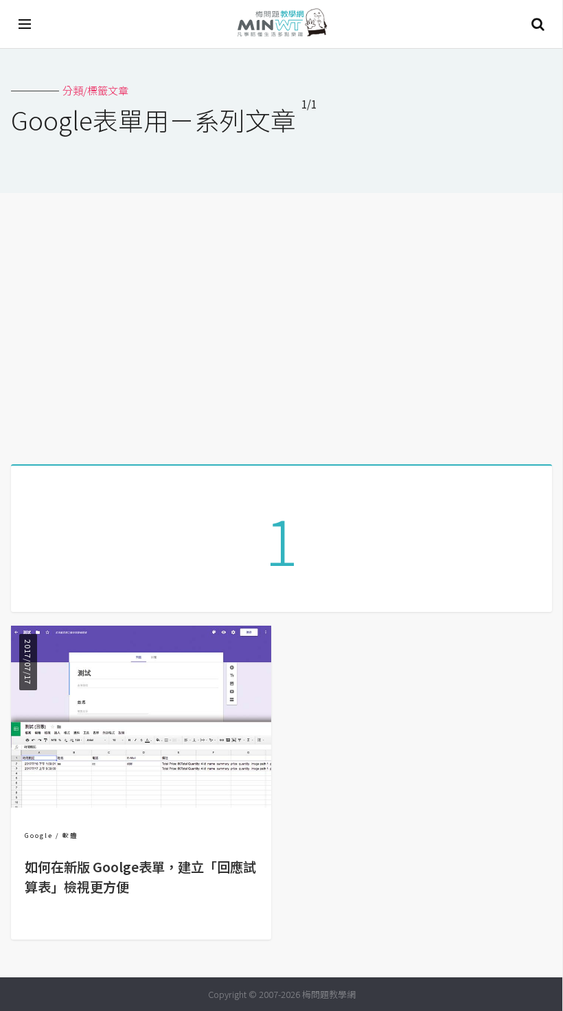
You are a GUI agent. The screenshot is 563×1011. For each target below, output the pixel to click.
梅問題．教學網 (281, 24)
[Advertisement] (281, 323)
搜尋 (537, 24)
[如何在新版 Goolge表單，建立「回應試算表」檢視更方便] (141, 803)
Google (39, 835)
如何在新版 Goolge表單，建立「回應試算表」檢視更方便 (140, 876)
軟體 (70, 835)
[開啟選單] (25, 24)
